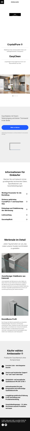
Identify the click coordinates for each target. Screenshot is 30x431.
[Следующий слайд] (29, 84)
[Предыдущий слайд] (1, 84)
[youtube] (6, 425)
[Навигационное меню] (2, 2)
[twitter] (3, 425)
